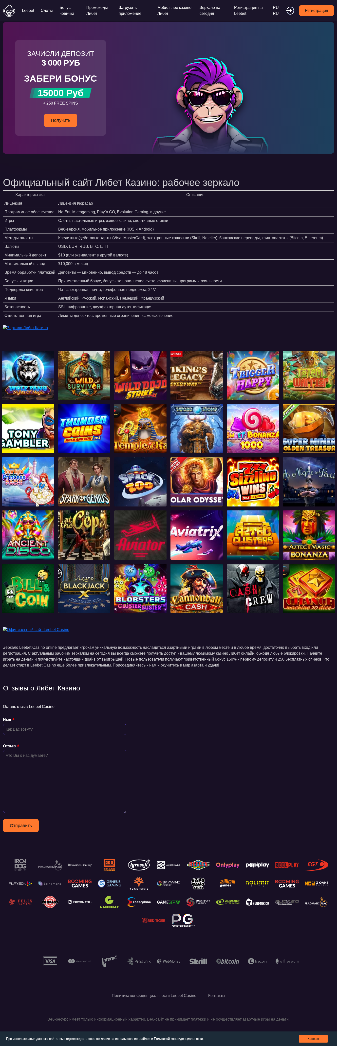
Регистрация (316, 10)
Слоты (47, 10)
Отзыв (9, 746)
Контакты (216, 995)
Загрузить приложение (130, 10)
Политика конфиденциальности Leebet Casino (154, 995)
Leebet (28, 10)
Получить (60, 120)
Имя (7, 720)
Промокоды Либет (97, 10)
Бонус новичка (66, 10)
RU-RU (276, 10)
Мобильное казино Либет (174, 10)
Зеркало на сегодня (210, 10)
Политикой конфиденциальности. (179, 1039)
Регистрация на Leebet (248, 10)
